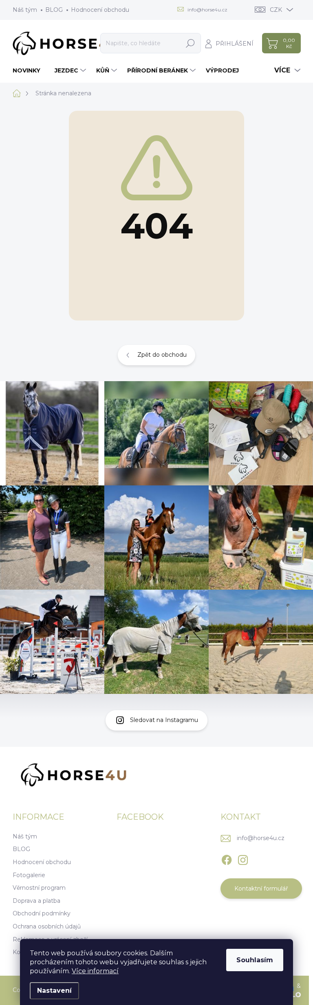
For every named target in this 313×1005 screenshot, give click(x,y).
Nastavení (54, 990)
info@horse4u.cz (260, 838)
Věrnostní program (39, 887)
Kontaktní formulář (261, 888)
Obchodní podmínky (42, 913)
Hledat (190, 43)
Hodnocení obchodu (100, 9)
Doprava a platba (36, 900)
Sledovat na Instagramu (164, 720)
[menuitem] (29, 70)
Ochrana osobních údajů (47, 926)
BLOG (54, 9)
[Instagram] (243, 858)
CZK (276, 9)
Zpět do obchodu (162, 354)
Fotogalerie (29, 875)
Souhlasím (254, 960)
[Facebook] (226, 858)
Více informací (95, 971)
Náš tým (25, 9)
